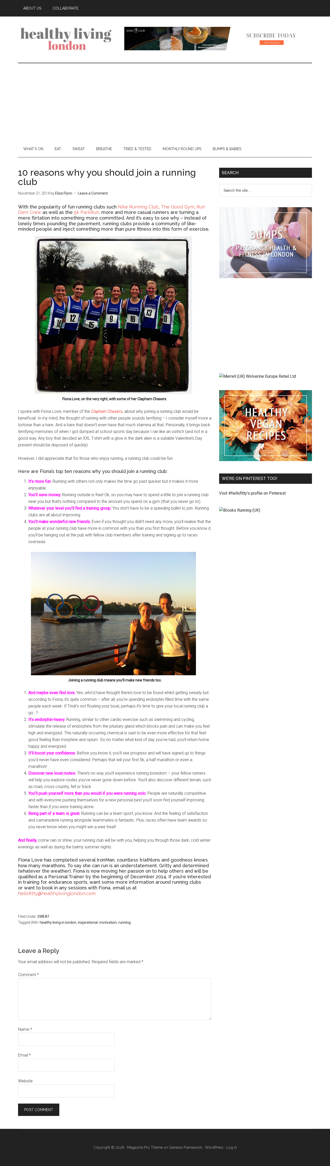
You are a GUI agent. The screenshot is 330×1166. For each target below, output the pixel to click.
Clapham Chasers (106, 411)
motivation (108, 922)
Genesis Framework (185, 1147)
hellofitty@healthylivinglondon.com (57, 893)
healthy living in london (58, 922)
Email (24, 1055)
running (124, 922)
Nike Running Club (138, 207)
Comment (28, 974)
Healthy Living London (67, 38)
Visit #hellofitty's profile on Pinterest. (252, 493)
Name (25, 1029)
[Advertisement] (165, 102)
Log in (231, 1147)
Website (25, 1081)
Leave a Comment (93, 193)
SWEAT (43, 916)
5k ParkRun (86, 212)
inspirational (88, 922)
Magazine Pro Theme (145, 1147)
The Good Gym (177, 207)
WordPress (214, 1147)
